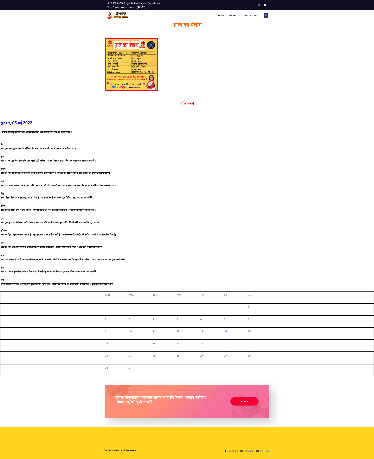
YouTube (265, 451)
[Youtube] (265, 5)
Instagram (248, 451)
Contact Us (250, 15)
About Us (234, 15)
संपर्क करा (244, 401)
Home (221, 15)
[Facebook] (253, 5)
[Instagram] (259, 5)
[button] (266, 15)
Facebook (232, 451)
